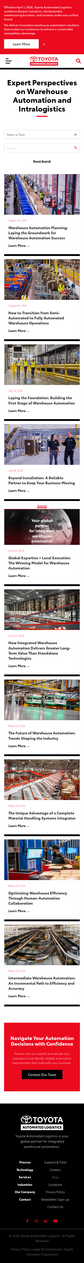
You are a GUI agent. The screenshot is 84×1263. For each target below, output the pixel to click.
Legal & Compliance (47, 1249)
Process (25, 1162)
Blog (55, 1177)
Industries (25, 1184)
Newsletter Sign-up (55, 1199)
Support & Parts (55, 1162)
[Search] (76, 148)
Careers (55, 1169)
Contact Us (55, 1206)
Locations (55, 1184)
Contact (25, 1199)
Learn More (21, 43)
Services (25, 1177)
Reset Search (42, 161)
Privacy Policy (55, 1191)
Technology (25, 1169)
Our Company (25, 1191)
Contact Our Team (42, 1074)
